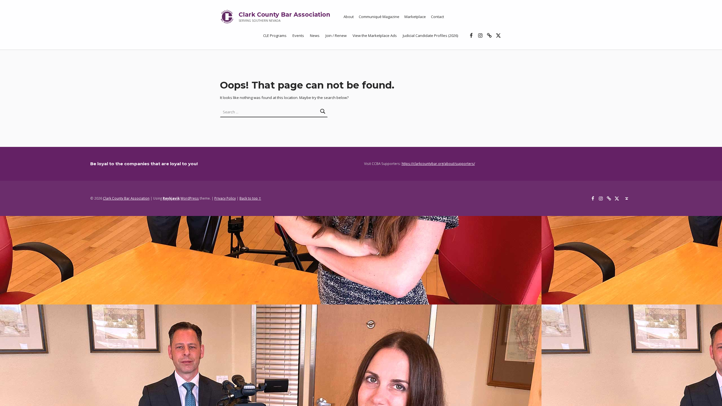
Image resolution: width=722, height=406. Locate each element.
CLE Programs (275, 35)
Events (298, 35)
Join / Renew (336, 35)
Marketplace (415, 16)
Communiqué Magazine (379, 16)
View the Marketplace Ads (375, 35)
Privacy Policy (225, 198)
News (315, 35)
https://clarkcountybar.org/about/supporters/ (438, 163)
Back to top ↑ (250, 198)
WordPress (189, 198)
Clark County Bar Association (284, 14)
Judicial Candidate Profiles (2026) (430, 35)
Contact (437, 16)
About (349, 16)
